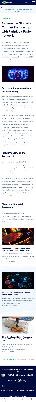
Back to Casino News (9, 359)
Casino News (6, 18)
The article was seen (21, 359)
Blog (31, 401)
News (22, 401)
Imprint (11, 396)
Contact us (24, 396)
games (5, 133)
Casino (13, 401)
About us (16, 396)
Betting (4, 401)
